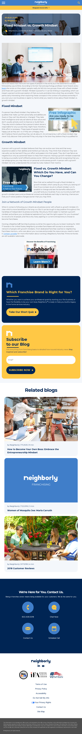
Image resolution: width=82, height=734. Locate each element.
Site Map (41, 711)
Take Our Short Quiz (21, 312)
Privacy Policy (41, 689)
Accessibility (41, 693)
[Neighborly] (41, 3)
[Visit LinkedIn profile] (39, 665)
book (4, 88)
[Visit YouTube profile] (43, 665)
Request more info (40, 8)
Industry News (46, 31)
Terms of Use (41, 684)
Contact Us (41, 707)
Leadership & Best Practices (29, 31)
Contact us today (10, 234)
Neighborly (12, 21)
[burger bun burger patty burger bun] (3, 3)
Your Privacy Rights (43, 702)
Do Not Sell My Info (41, 698)
